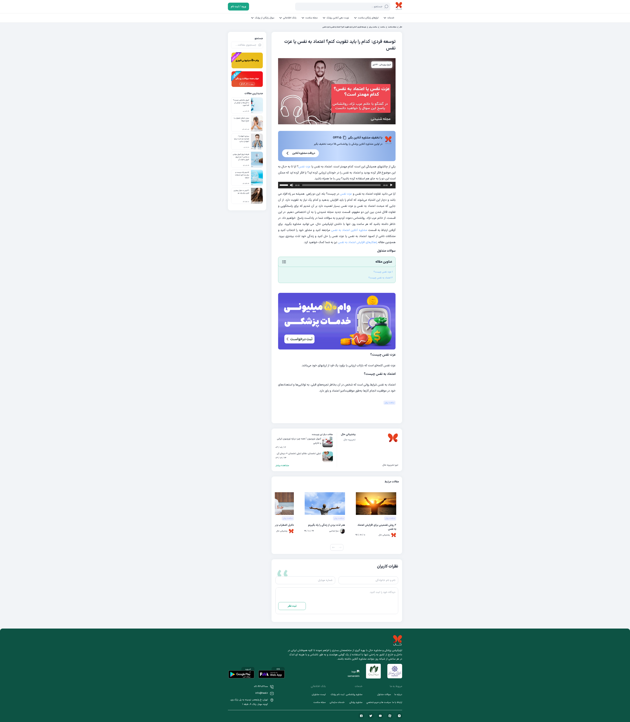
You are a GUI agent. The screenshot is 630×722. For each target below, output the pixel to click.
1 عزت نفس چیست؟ (383, 272)
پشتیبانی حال (348, 434)
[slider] (284, 185)
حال (400, 27)
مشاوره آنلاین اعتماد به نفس (349, 230)
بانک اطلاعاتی (289, 18)
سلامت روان (373, 27)
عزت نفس (304, 166)
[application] (337, 185)
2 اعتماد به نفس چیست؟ (380, 278)
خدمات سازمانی (337, 702)
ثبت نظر (292, 606)
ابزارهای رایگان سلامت (368, 18)
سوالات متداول (384, 694)
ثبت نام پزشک (338, 694)
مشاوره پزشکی (355, 702)
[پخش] (391, 185)
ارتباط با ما (397, 702)
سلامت (382, 27)
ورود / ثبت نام (238, 7)
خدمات (390, 18)
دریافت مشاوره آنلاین (303, 153)
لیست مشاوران (319, 694)
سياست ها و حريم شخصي (378, 702)
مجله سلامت (311, 18)
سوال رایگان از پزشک (264, 18)
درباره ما (398, 694)
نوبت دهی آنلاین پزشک (337, 18)
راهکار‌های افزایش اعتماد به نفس (357, 242)
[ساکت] (291, 185)
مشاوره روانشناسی (354, 694)
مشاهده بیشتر (282, 465)
